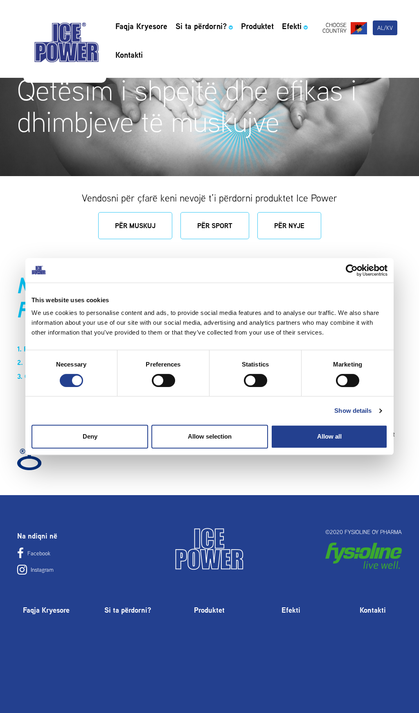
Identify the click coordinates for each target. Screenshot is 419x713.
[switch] (163, 380)
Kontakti (129, 55)
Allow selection (210, 436)
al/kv (385, 28)
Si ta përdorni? (201, 26)
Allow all (329, 436)
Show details (353, 410)
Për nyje (289, 226)
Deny (90, 436)
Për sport (214, 226)
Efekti (292, 26)
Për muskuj (135, 226)
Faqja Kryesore (141, 26)
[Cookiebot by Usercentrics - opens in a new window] (351, 270)
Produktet (257, 26)
